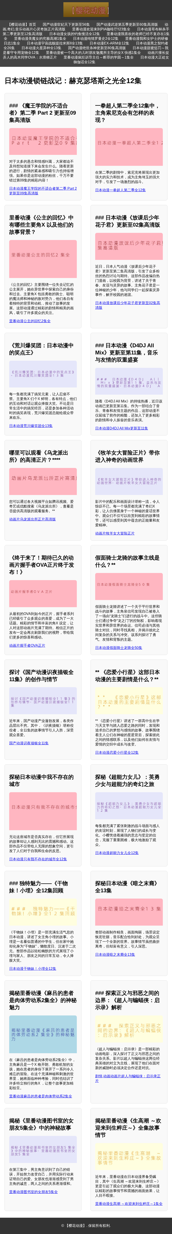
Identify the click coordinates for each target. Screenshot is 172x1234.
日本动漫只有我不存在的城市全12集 (38, 859)
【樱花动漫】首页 (21, 24)
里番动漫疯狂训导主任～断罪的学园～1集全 (99, 57)
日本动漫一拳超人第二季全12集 (120, 190)
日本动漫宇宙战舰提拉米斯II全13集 (55, 43)
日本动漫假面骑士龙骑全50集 (118, 648)
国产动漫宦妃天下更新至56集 (66, 24)
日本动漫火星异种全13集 (41, 48)
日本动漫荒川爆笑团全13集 (31, 426)
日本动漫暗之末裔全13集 (115, 954)
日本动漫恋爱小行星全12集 (117, 752)
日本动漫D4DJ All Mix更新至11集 (121, 428)
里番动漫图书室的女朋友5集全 (33, 1192)
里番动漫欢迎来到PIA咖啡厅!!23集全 (101, 29)
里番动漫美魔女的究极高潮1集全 (40, 38)
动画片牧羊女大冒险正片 (115, 533)
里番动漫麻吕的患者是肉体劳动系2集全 (40, 1096)
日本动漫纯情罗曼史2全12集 (95, 38)
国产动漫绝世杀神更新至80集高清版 (97, 48)
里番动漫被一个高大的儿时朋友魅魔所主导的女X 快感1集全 (93, 53)
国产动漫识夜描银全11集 (29, 743)
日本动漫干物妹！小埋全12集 (32, 969)
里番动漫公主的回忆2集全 (30, 321)
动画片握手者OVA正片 (27, 645)
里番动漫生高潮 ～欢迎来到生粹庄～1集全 (129, 1204)
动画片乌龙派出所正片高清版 (32, 519)
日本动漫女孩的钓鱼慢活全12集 (74, 34)
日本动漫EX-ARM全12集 (109, 43)
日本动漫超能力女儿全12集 (117, 853)
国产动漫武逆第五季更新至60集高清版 (127, 24)
